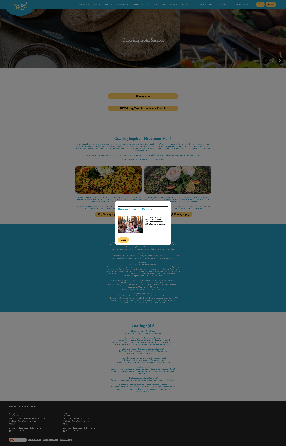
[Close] (169, 203)
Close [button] (123, 240)
